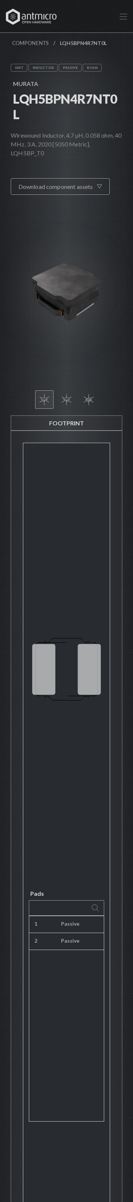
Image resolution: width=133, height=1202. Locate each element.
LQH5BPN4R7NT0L (65, 106)
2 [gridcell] (35, 940)
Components (30, 43)
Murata (25, 83)
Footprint (66, 422)
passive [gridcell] (70, 924)
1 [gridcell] (35, 924)
